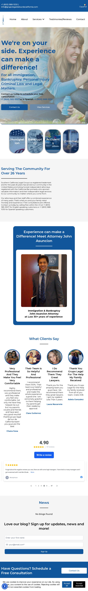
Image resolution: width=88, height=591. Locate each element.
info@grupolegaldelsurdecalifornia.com (19, 7)
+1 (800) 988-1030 (9, 4)
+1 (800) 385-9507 (10, 99)
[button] (43, 19)
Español (83, 7)
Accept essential (79, 584)
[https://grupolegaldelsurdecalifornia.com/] (3, 19)
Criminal (71, 141)
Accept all (67, 584)
